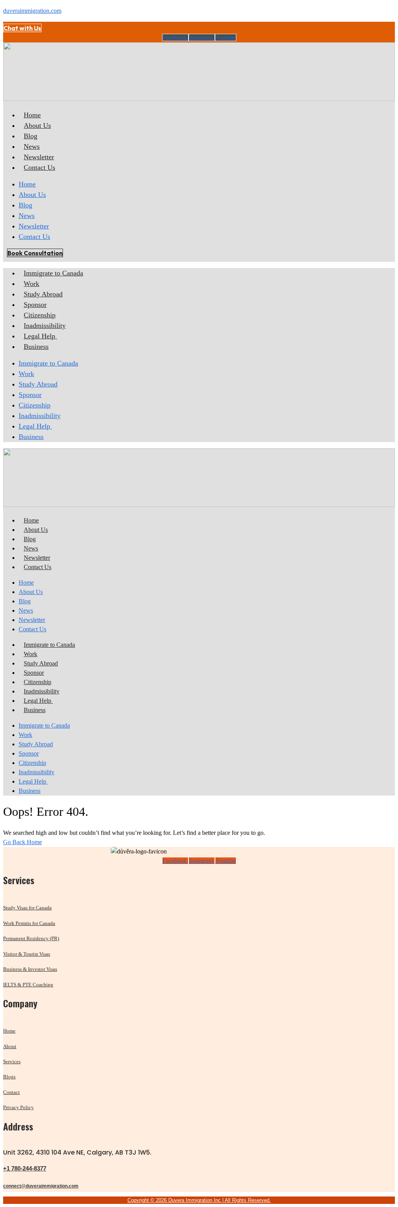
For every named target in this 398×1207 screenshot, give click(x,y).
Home (32, 115)
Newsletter (39, 157)
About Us (37, 125)
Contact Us (39, 167)
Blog (30, 136)
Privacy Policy (18, 1107)
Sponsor (35, 304)
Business (36, 346)
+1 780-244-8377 (24, 1168)
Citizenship (40, 315)
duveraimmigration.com (32, 10)
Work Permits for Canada (29, 923)
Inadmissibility (45, 325)
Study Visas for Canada (27, 908)
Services (12, 1061)
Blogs (9, 1077)
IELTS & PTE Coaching (28, 985)
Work (31, 283)
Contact (11, 1092)
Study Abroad (43, 294)
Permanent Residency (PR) (31, 938)
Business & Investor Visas (30, 969)
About (9, 1046)
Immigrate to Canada (53, 273)
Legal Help (40, 336)
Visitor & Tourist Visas (26, 954)
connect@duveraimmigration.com (41, 1186)
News (32, 146)
